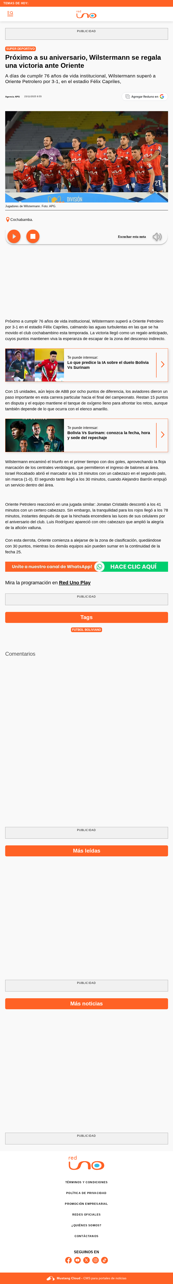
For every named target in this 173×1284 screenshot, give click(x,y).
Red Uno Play (75, 582)
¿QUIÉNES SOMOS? (86, 1225)
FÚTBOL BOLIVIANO (86, 629)
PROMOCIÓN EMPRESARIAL (86, 1203)
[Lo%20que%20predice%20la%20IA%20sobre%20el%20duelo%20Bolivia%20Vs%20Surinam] (34, 365)
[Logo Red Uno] (86, 14)
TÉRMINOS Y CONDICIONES (86, 1182)
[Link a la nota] (162, 365)
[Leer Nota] (14, 237)
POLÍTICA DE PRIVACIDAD (86, 1193)
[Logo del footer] (86, 1169)
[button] (10, 14)
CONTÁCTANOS (86, 1236)
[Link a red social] (68, 1260)
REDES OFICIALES (86, 1214)
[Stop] (33, 237)
